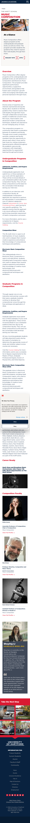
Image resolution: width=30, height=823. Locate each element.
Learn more (19, 668)
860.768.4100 (15, 812)
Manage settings (20, 417)
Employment (15, 790)
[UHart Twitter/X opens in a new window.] (10, 795)
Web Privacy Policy (15, 800)
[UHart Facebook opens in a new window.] (7, 795)
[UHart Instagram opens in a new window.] (15, 795)
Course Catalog (14, 350)
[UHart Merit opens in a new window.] (20, 795)
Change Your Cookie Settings (15, 802)
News (15, 770)
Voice (21, 203)
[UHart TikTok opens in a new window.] (23, 795)
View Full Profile (7, 532)
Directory (15, 787)
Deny (15, 426)
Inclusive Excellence (15, 776)
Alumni (15, 759)
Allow (15, 421)
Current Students (15, 756)
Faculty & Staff (15, 762)
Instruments (13, 203)
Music (3, 8)
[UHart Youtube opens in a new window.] (12, 795)
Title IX (15, 778)
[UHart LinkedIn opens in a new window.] (18, 795)
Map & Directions (15, 781)
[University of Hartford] (9, 2)
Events (15, 773)
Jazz (25, 203)
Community (15, 765)
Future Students (15, 753)
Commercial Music (8, 205)
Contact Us (15, 784)
